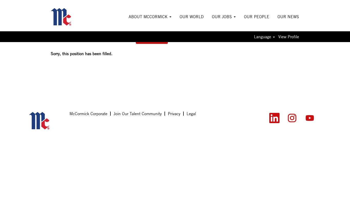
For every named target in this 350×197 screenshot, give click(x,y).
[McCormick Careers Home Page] (46, 121)
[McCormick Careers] (68, 17)
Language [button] (263, 36)
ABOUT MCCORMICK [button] (149, 16)
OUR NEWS (288, 16)
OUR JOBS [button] (222, 16)
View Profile (288, 36)
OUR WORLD (192, 16)
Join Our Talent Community (138, 113)
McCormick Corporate (88, 113)
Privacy (174, 113)
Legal (191, 113)
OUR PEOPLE (256, 16)
